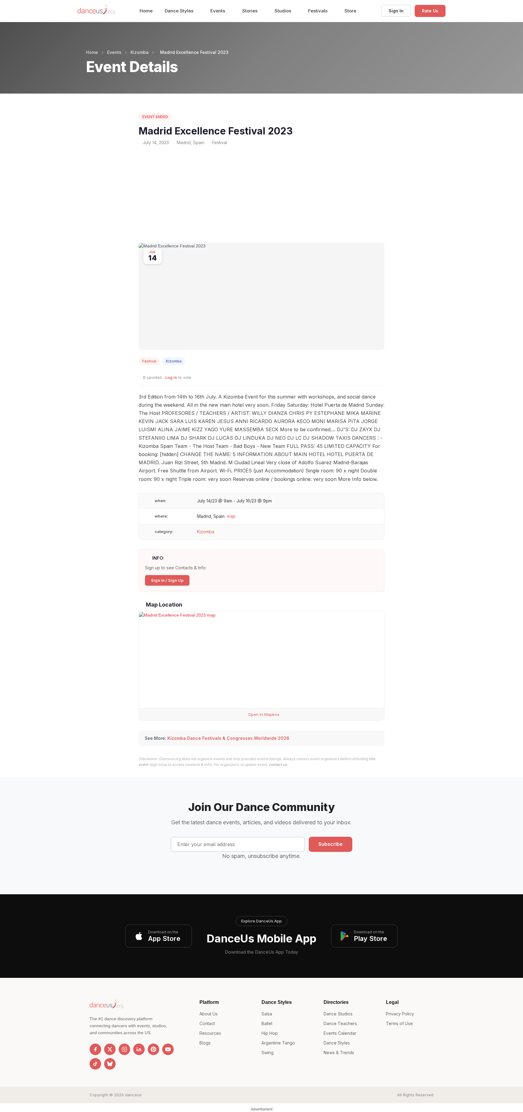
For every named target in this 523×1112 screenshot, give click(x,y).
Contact (207, 1023)
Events (218, 11)
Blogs (205, 1042)
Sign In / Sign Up (167, 580)
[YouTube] (168, 1049)
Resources (210, 1033)
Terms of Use (399, 1023)
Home (146, 11)
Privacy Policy (400, 1013)
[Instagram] (124, 1049)
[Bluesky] (110, 1064)
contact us (278, 764)
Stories (250, 11)
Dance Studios (338, 1013)
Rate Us (430, 10)
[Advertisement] (261, 194)
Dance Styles (180, 11)
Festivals (318, 11)
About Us (208, 1013)
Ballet (267, 1023)
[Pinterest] (153, 1049)
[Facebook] (95, 1049)
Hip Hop (270, 1033)
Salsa (267, 1013)
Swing (268, 1052)
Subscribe (330, 844)
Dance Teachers (340, 1023)
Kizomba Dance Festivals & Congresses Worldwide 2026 (228, 738)
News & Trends (339, 1052)
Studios (283, 11)
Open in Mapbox (263, 714)
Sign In (396, 10)
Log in (171, 377)
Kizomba (139, 52)
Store (350, 11)
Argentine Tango (278, 1042)
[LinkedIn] (139, 1049)
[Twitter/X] (110, 1049)
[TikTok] (95, 1064)
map (231, 516)
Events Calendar (340, 1033)
